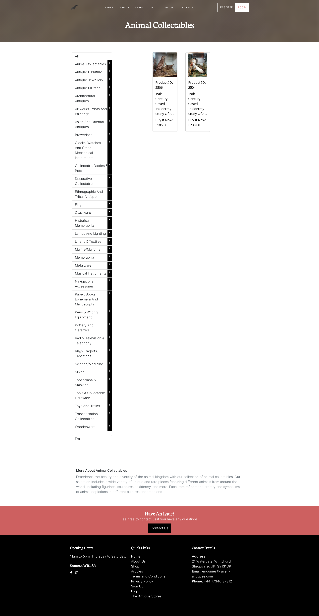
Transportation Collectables (93, 416)
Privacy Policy (142, 581)
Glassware (93, 212)
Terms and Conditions (148, 576)
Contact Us (159, 528)
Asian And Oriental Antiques (93, 124)
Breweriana (93, 134)
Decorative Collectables (93, 180)
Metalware (93, 264)
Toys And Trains (93, 405)
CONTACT (169, 7)
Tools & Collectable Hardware (93, 395)
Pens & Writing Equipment (93, 314)
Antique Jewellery (93, 79)
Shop (135, 566)
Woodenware (93, 426)
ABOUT (124, 7)
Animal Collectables (93, 63)
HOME (109, 7)
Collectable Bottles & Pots (93, 167)
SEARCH (188, 7)
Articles (137, 571)
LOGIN (242, 7)
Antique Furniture (93, 71)
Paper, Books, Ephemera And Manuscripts (93, 298)
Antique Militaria (93, 87)
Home (135, 556)
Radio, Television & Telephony (93, 340)
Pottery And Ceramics (93, 327)
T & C (153, 7)
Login (135, 591)
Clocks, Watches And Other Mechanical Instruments (93, 150)
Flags (93, 204)
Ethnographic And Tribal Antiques (93, 193)
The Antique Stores (146, 596)
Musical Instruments (93, 272)
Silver (93, 371)
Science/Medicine (93, 363)
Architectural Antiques (93, 98)
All (77, 56)
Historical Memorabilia (93, 222)
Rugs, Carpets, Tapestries (93, 353)
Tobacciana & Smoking (93, 382)
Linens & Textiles (93, 240)
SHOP (139, 7)
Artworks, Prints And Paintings (93, 111)
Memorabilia (93, 256)
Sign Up (137, 586)
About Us (138, 561)
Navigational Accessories (93, 283)
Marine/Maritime (93, 248)
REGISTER (226, 7)
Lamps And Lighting (93, 233)
